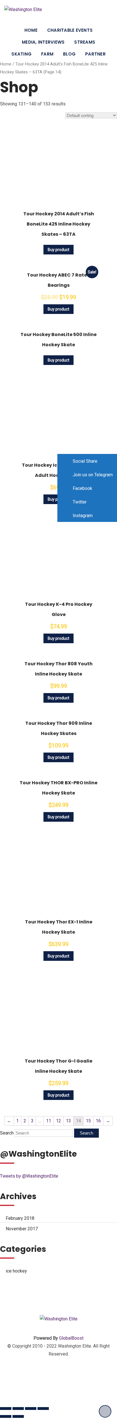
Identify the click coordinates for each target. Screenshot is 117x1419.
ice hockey (16, 1271)
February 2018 (20, 1218)
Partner (95, 54)
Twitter (79, 502)
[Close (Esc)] (5, 1408)
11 (48, 1120)
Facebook (82, 488)
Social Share (84, 461)
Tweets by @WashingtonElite (29, 1176)
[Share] (18, 1408)
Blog (69, 54)
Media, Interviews (43, 42)
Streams (84, 42)
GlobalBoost (71, 1338)
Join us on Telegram (92, 474)
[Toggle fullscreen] (30, 1408)
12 (58, 1120)
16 (98, 1120)
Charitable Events (70, 30)
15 (88, 1120)
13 (68, 1120)
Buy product (58, 249)
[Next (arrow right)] (18, 1416)
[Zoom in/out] (43, 1408)
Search (7, 1133)
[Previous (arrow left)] (5, 1416)
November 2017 (22, 1228)
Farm (47, 54)
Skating (21, 54)
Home (30, 30)
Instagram (82, 515)
